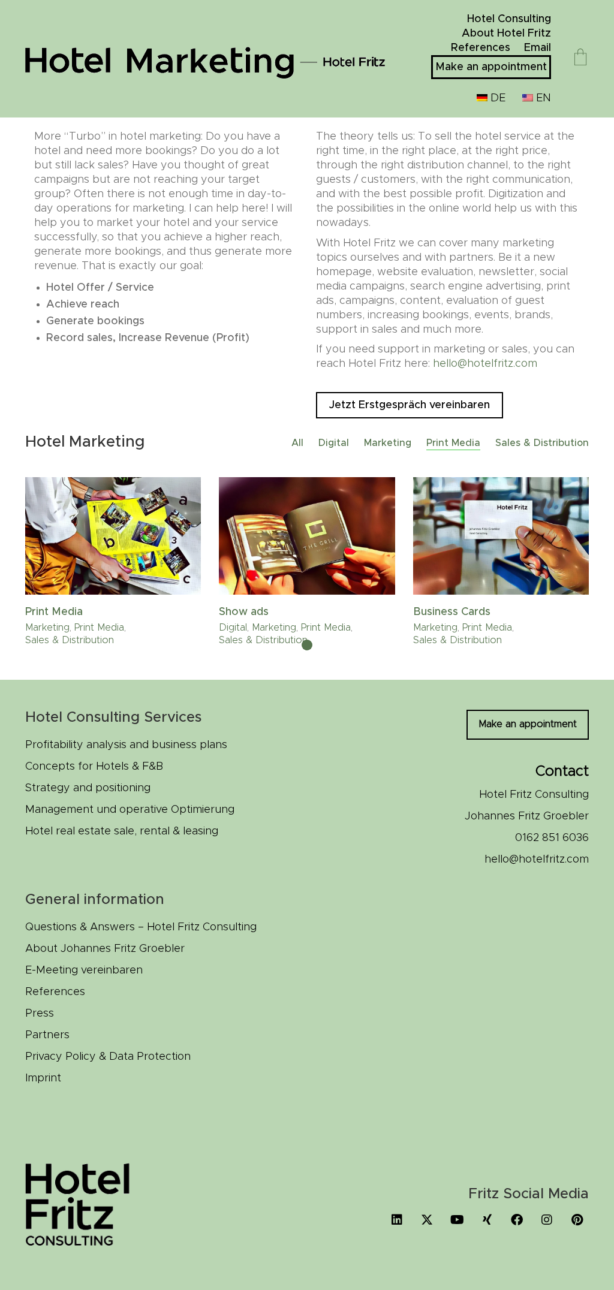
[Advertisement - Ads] (307, 536)
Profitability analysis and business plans (126, 745)
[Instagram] (547, 1220)
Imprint (43, 1078)
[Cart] (580, 59)
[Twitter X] (427, 1220)
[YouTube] (457, 1220)
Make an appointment (527, 724)
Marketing (387, 443)
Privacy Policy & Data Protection (108, 1056)
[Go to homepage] (205, 58)
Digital (333, 443)
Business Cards (451, 612)
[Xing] (487, 1220)
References (55, 992)
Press (39, 1013)
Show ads (244, 612)
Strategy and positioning (88, 788)
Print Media (453, 443)
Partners (47, 1035)
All (297, 443)
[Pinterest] (577, 1220)
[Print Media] (113, 536)
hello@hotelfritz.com (485, 363)
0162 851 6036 (552, 838)
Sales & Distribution (542, 443)
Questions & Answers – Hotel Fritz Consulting (141, 927)
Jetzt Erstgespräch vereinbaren (409, 405)
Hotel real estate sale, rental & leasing (121, 831)
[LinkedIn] (397, 1220)
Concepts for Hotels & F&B (94, 766)
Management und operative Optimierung (129, 809)
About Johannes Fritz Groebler (105, 949)
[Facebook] (517, 1220)
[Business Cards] (501, 536)
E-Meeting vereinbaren (84, 970)
